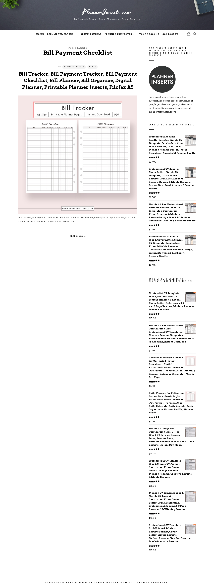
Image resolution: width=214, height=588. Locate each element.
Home (40, 34)
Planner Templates (118, 34)
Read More (76, 236)
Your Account (149, 34)
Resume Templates (60, 34)
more (173, 112)
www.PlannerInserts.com (103, 583)
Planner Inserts (74, 67)
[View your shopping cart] (188, 34)
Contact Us (170, 34)
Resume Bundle (90, 34)
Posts (92, 67)
